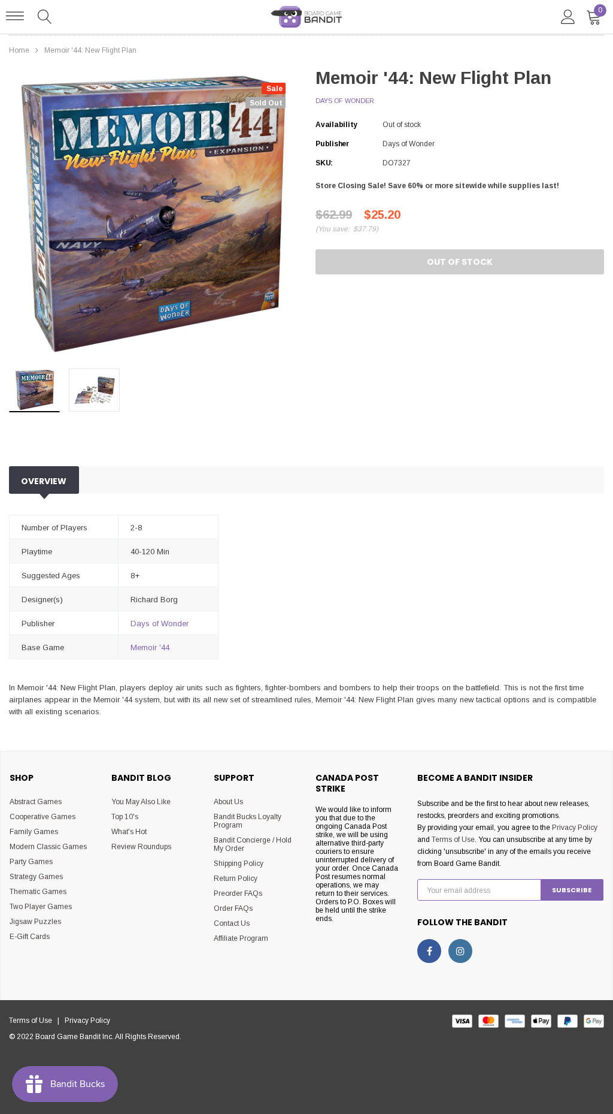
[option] (153, 215)
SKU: (324, 163)
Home (19, 50)
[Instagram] (460, 951)
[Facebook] (429, 951)
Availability (336, 124)
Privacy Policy (574, 827)
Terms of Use (453, 839)
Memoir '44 (150, 647)
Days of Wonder (344, 100)
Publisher (332, 144)
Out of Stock (460, 262)
